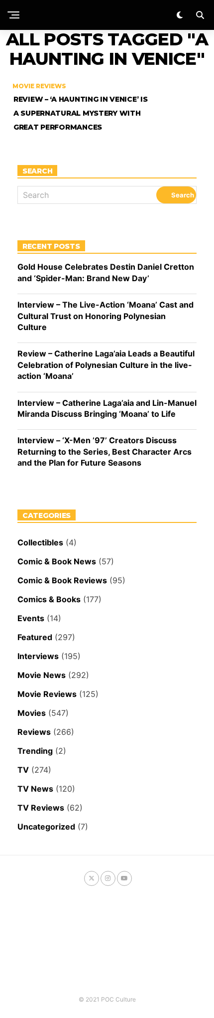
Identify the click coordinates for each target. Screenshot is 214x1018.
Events (30, 618)
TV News (35, 789)
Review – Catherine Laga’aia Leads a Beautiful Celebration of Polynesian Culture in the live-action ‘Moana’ (106, 364)
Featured (34, 637)
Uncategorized (46, 827)
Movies (31, 713)
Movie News (41, 675)
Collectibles (40, 542)
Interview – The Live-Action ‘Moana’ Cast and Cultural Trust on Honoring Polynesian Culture (105, 316)
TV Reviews (40, 808)
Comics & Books (49, 599)
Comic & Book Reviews (62, 580)
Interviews (38, 656)
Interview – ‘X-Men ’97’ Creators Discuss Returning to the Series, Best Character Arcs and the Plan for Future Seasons (104, 451)
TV (23, 770)
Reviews (34, 732)
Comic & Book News (56, 561)
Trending (35, 751)
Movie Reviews (47, 694)
